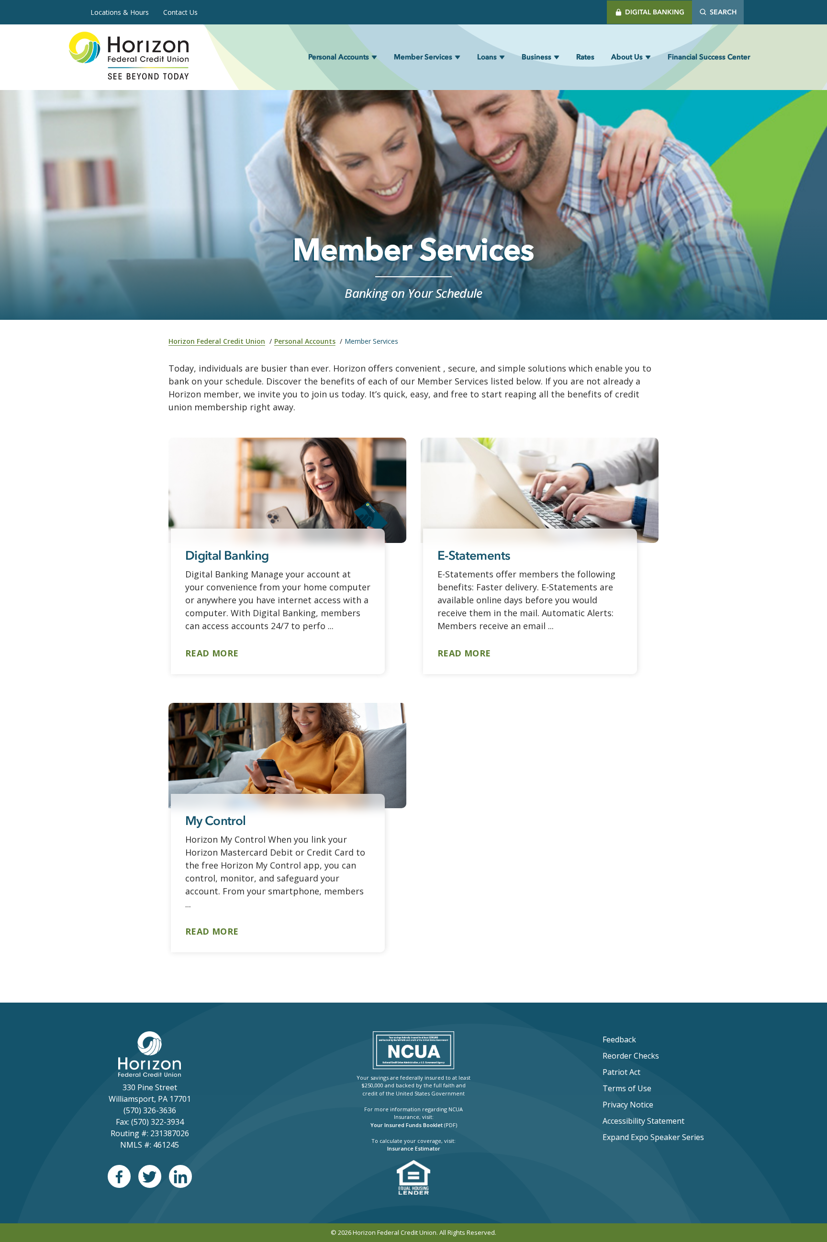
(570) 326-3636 (149, 1110)
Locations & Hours (119, 12)
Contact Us (180, 12)
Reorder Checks (656, 1055)
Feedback (619, 1039)
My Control (215, 820)
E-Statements (473, 555)
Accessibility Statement (643, 1121)
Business (536, 57)
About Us (627, 57)
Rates (585, 57)
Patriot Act (621, 1072)
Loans (487, 57)
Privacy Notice (628, 1104)
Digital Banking (654, 12)
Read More (211, 653)
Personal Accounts (338, 57)
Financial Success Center (709, 57)
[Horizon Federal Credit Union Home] (129, 57)
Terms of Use (627, 1088)
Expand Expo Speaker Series (653, 1137)
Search (723, 12)
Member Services (423, 57)
